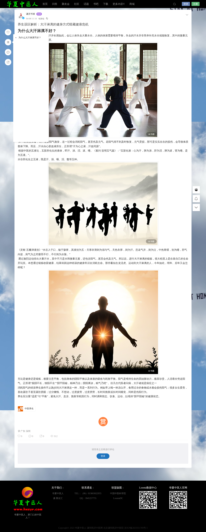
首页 (45, 4)
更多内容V (119, 4)
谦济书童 (30, 14)
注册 (195, 4)
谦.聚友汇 (58, 498)
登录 (186, 4)
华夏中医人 (22, 4)
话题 (86, 4)
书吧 (95, 4)
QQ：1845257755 (88, 498)
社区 (76, 4)
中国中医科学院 (118, 493)
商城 (132, 4)
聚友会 (66, 4)
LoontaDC (118, 498)
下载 (105, 4)
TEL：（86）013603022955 (88, 493)
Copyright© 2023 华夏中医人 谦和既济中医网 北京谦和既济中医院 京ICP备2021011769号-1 (103, 528)
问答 (54, 4)
